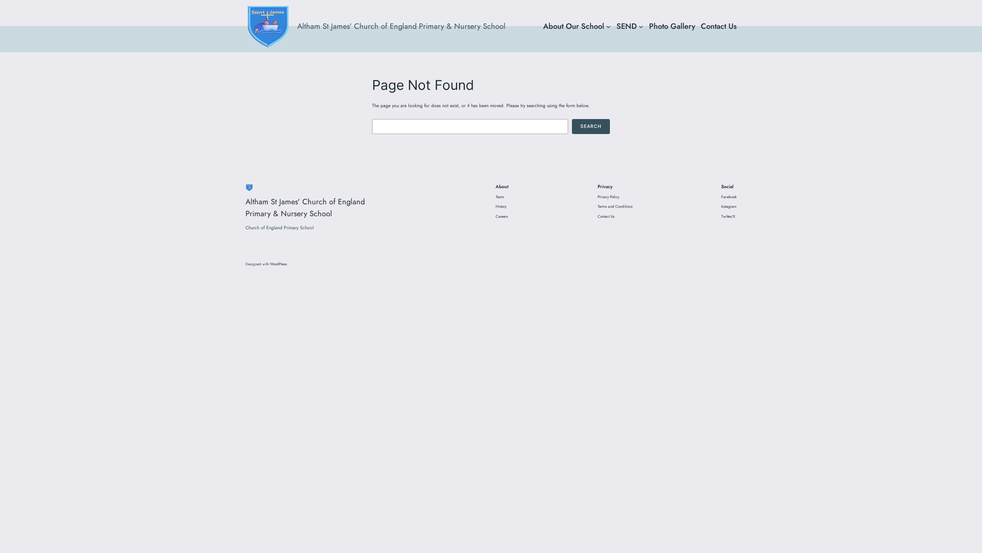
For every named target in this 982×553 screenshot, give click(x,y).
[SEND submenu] (641, 26)
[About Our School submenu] (608, 26)
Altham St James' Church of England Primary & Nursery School (401, 26)
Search (590, 126)
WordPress (278, 264)
